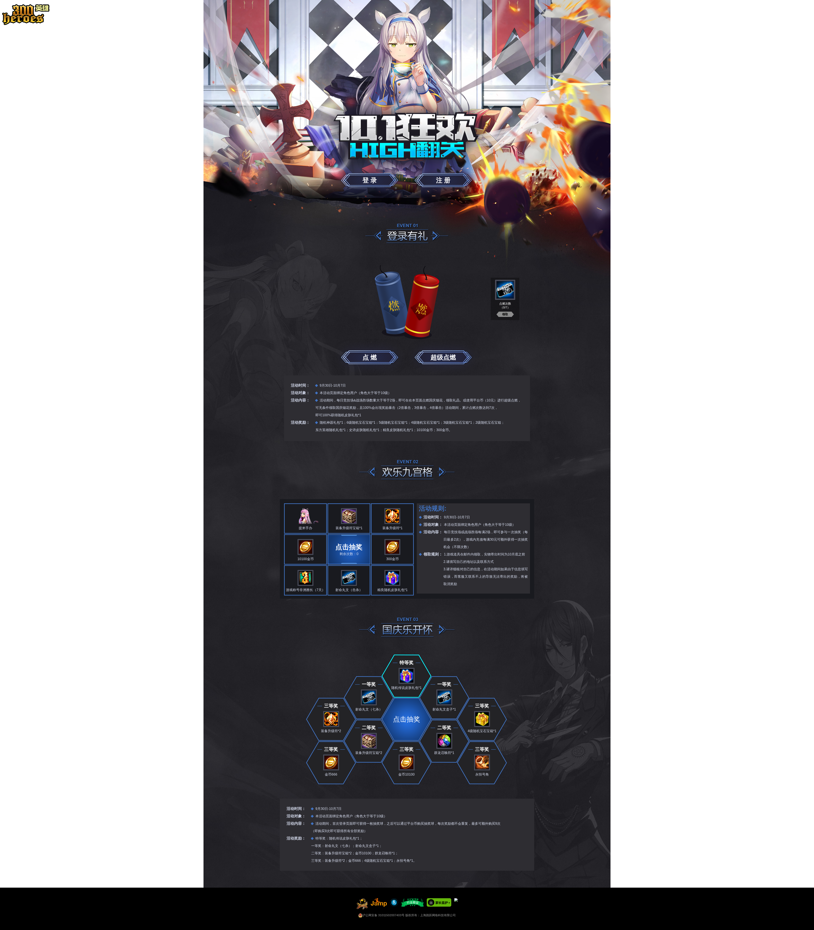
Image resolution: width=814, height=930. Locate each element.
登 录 (369, 180)
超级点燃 (443, 357)
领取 (505, 314)
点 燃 (369, 357)
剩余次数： (348, 549)
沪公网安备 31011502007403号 (383, 915)
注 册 (443, 180)
